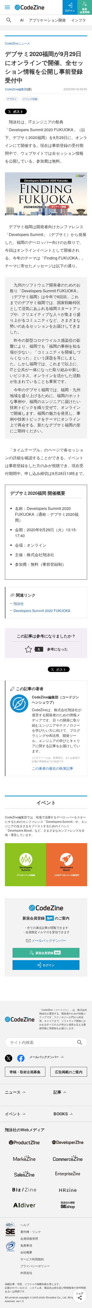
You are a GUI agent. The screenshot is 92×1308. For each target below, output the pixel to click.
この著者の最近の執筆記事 (52, 768)
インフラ (78, 20)
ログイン (48, 965)
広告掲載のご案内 (68, 1071)
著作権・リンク (30, 1231)
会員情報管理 (29, 1238)
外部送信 (26, 1273)
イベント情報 (30, 99)
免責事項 (26, 1245)
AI (22, 20)
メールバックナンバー (49, 940)
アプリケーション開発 (47, 20)
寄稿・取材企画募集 (25, 1071)
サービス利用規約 (32, 1259)
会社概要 (26, 1252)
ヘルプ (24, 1225)
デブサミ (12, 99)
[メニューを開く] (7, 7)
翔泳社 (18, 603)
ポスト (17, 111)
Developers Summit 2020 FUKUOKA (41, 610)
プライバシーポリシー (35, 1266)
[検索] (9, 20)
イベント (13, 1114)
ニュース (13, 1092)
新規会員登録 (48, 953)
